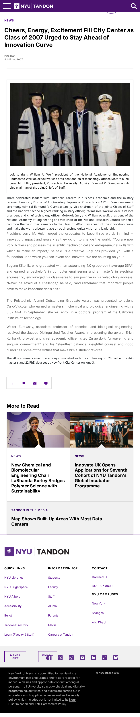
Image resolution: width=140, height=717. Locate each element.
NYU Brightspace (16, 587)
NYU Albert (12, 596)
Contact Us (99, 577)
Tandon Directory (16, 625)
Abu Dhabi (99, 622)
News (9, 20)
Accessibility (13, 606)
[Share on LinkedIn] (23, 383)
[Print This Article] (46, 383)
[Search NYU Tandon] (134, 6)
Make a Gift (15, 657)
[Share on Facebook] (12, 383)
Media (52, 625)
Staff (51, 596)
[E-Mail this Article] (34, 383)
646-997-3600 (102, 586)
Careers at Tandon (60, 634)
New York (98, 603)
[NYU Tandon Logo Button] (69, 556)
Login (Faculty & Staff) (19, 634)
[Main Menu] (7, 6)
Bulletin (9, 615)
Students (54, 577)
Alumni (52, 606)
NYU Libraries (13, 577)
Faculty (53, 587)
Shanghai (98, 613)
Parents (53, 615)
